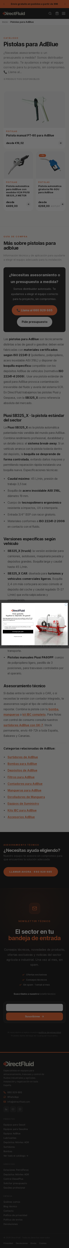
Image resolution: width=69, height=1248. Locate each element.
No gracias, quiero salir (18, 636)
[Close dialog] (66, 604)
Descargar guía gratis (17, 631)
